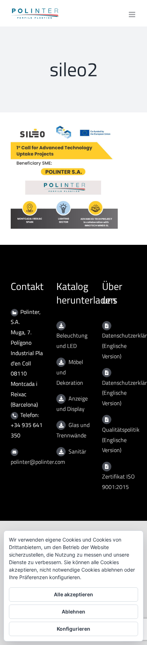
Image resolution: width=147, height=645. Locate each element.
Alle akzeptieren (73, 594)
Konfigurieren (73, 629)
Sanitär (77, 451)
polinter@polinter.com (38, 461)
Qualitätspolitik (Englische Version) (121, 440)
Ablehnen (73, 611)
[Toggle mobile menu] (132, 14)
